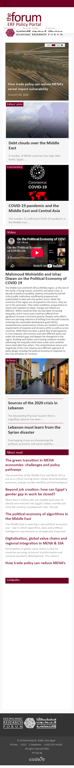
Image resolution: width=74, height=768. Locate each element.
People (50, 28)
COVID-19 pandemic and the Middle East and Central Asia (34, 208)
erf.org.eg (37, 753)
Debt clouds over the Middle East (34, 145)
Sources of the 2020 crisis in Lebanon (32, 405)
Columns (9, 28)
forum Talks (30, 28)
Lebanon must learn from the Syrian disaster (34, 430)
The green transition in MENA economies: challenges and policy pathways (32, 465)
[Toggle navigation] (5, 3)
